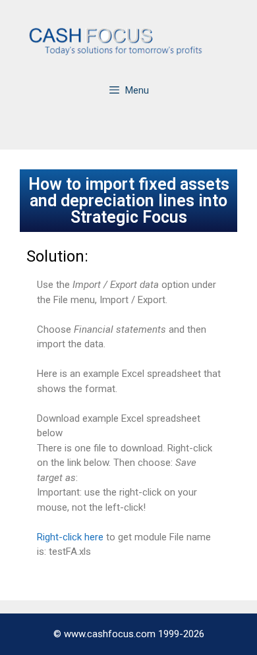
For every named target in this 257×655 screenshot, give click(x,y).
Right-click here (70, 537)
